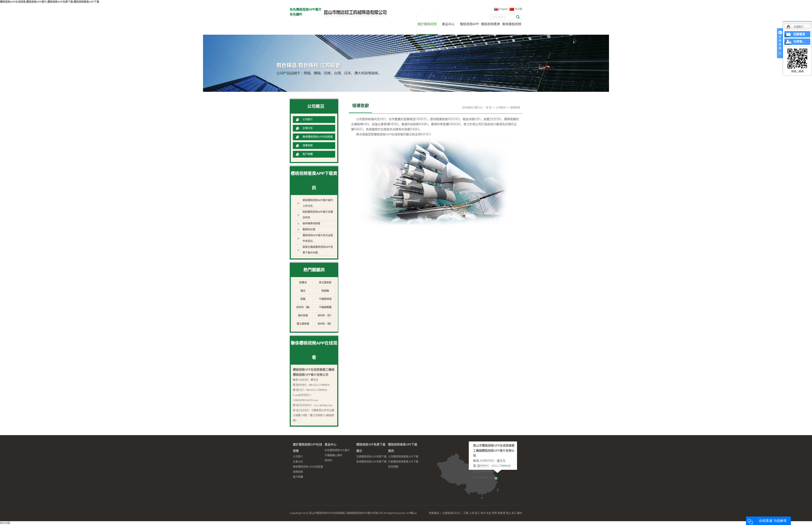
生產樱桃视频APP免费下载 (371, 456)
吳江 (514, 513)
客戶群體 (308, 154)
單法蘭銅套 (325, 282)
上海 (471, 513)
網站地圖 (5, 523)
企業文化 (308, 128)
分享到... (799, 41)
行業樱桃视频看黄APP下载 (403, 461)
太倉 (488, 513)
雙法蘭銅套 (303, 323)
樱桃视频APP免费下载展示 (469, 28)
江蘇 (465, 513)
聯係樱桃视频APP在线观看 (511, 28)
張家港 (501, 513)
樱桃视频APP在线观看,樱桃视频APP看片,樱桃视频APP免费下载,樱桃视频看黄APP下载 (49, 1)
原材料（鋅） (325, 315)
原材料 (328, 460)
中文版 (518, 9)
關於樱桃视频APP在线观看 (427, 28)
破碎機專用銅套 (311, 223)
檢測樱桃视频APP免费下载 (371, 461)
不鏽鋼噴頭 (325, 299)
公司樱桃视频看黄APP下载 (403, 456)
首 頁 (488, 107)
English (503, 9)
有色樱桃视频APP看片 (337, 450)
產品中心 (448, 24)
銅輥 (303, 299)
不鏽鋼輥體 (325, 307)
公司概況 (501, 107)
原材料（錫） (325, 323)
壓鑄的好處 (309, 229)
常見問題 (393, 466)
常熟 (494, 513)
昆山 (508, 513)
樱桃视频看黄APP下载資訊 (490, 28)
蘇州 (519, 513)
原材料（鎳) (303, 307)
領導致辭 (308, 145)
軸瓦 (303, 290)
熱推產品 (434, 513)
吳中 (483, 513)
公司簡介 (308, 119)
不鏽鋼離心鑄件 (333, 455)
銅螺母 (303, 282)
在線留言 (799, 34)
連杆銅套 (303, 315)
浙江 (477, 513)
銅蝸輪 (325, 290)
